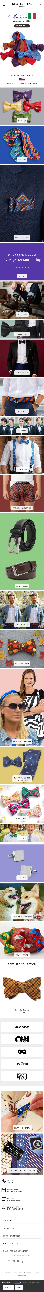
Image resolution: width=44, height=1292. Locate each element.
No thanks (22, 668)
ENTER (22, 655)
